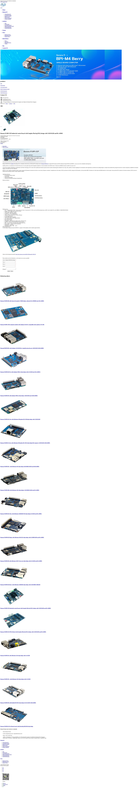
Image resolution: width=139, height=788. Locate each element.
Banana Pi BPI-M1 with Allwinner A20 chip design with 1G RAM (15, 655)
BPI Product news (8, 35)
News (4, 32)
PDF (2, 143)
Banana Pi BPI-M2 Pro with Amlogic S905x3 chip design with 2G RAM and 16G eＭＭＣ (20, 372)
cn (0, 7)
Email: (4, 266)
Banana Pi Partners (8, 16)
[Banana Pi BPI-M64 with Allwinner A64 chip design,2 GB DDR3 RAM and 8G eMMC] (14, 488)
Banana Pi (5, 12)
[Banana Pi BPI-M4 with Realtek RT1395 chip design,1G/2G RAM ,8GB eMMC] (14, 700)
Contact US (5, 48)
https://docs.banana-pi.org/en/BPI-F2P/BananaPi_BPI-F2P (26, 254)
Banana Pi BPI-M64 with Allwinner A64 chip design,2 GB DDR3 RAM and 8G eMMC (19, 490)
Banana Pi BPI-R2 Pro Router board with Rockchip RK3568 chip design (16, 726)
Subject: (4, 260)
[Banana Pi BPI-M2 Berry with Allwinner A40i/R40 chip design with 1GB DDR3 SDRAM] (14, 582)
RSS (6, 1)
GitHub (6, 43)
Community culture (8, 15)
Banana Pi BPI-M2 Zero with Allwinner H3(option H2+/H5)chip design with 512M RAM (20, 419)
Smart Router (7, 24)
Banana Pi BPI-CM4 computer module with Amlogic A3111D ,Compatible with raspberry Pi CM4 (22, 324)
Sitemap (4, 1)
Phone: (4, 264)
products (5, 21)
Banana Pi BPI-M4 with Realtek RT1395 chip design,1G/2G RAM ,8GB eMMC (18, 702)
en (1, 7)
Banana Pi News (8, 34)
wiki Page (6, 41)
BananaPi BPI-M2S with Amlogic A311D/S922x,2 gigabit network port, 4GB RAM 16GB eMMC (22, 348)
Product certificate (8, 19)
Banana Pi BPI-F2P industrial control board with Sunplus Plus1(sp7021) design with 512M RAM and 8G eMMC (25, 608)
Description (5, 146)
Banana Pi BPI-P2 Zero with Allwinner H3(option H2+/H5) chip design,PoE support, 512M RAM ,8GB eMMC (25, 442)
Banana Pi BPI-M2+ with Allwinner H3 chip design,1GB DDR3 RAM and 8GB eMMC (19, 466)
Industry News (7, 36)
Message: (4, 269)
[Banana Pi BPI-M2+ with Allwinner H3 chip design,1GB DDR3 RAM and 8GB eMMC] (14, 464)
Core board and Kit (8, 25)
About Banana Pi (8, 14)
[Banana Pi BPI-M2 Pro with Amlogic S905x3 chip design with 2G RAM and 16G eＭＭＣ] (14, 369)
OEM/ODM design (8, 28)
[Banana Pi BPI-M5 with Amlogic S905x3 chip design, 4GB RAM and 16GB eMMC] (14, 393)
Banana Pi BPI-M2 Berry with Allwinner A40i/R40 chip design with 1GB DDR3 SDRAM (20, 584)
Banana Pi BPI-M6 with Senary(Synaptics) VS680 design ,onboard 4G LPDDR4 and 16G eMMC (22, 301)
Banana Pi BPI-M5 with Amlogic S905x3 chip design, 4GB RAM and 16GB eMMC (19, 395)
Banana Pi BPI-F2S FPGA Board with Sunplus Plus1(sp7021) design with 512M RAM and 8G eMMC (23, 631)
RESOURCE (5, 38)
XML (1, 1)
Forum (4, 30)
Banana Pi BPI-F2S (45, 163)
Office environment (8, 18)
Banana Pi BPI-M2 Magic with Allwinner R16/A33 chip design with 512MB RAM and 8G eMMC (22, 537)
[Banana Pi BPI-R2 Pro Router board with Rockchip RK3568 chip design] (14, 724)
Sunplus (12, 163)
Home (4, 9)
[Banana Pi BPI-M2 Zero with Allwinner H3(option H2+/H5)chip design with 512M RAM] (14, 417)
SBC (5, 23)
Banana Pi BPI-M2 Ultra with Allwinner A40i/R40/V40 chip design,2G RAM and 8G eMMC (21, 513)
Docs (6, 40)
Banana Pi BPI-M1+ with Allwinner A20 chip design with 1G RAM (15, 679)
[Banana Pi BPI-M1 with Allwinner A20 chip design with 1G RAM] (14, 653)
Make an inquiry (5, 147)
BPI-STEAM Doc (8, 42)
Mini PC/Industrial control (9, 26)
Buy (3, 45)
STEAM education (8, 27)
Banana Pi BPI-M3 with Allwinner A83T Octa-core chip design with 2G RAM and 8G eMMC (21, 561)
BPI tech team (7, 17)
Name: (4, 262)
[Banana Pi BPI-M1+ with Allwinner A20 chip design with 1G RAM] (14, 677)
